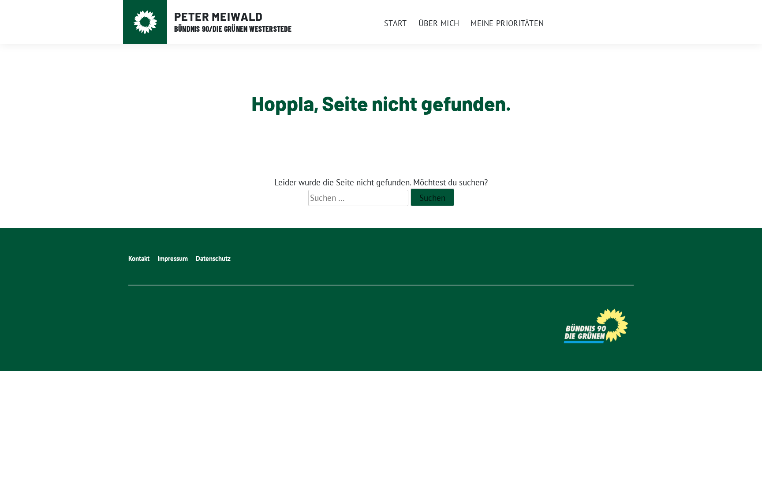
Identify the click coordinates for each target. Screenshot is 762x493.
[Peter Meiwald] (145, 22)
